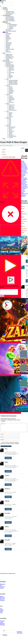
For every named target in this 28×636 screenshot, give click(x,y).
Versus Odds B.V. (13, 110)
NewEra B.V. (12, 107)
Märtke (6, 32)
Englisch (11, 88)
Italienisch (11, 92)
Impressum (19, 631)
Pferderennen (9, 42)
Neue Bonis (8, 29)
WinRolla (7, 501)
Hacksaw (11, 132)
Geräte (7, 111)
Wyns (6, 448)
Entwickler (8, 125)
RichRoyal (7, 488)
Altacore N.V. (12, 104)
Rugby (7, 50)
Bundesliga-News (10, 56)
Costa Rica (11, 102)
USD (10, 120)
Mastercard (11, 69)
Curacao (10, 95)
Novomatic (2, 597)
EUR (10, 119)
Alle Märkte (8, 33)
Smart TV (11, 116)
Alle (1, 608)
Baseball (8, 46)
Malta (10, 101)
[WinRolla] (2, 504)
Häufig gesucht (6, 60)
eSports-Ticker (9, 58)
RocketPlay (7, 513)
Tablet (10, 115)
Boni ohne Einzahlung (11, 31)
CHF (10, 121)
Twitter (1, 622)
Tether (10, 77)
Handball (8, 47)
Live (7, 10)
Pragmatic (2, 600)
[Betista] (2, 465)
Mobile (10, 114)
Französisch (11, 90)
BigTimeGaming (12, 136)
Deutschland (11, 98)
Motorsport (8, 38)
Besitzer (7, 103)
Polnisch (10, 93)
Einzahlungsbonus (13, 24)
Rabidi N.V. (11, 108)
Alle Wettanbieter (10, 16)
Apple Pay (11, 67)
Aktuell (7, 59)
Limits (7, 79)
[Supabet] (2, 529)
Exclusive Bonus (12, 25)
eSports (7, 34)
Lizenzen (8, 94)
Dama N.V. (11, 106)
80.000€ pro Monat (13, 82)
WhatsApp (2, 624)
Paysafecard (11, 72)
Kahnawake (11, 99)
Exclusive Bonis (9, 62)
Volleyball (8, 45)
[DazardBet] (2, 542)
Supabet (7, 526)
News (4, 53)
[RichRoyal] (2, 491)
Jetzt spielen (8, 457)
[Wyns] (2, 451)
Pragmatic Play (12, 127)
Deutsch (10, 86)
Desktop (10, 112)
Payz (10, 73)
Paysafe (2, 588)
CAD (10, 123)
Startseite (5, 7)
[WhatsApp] (0, 2)
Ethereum (11, 76)
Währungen (8, 117)
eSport (1, 611)
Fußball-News (9, 55)
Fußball (7, 36)
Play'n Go (2, 599)
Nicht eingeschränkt (13, 80)
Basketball (8, 37)
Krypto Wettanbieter (10, 20)
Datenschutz (19, 632)
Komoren (11, 97)
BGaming (11, 134)
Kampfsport (8, 44)
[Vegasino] (2, 478)
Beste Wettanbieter (10, 18)
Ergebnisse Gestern (10, 12)
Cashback (11, 27)
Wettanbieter (7, 15)
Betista (6, 462)
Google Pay (11, 68)
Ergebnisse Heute (10, 11)
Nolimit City (11, 130)
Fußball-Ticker (9, 54)
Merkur (1, 596)
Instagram (2, 623)
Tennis (7, 40)
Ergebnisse (5, 9)
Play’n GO (11, 128)
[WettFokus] (7, 5)
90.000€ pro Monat (13, 81)
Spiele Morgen (9, 14)
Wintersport (8, 51)
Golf (7, 41)
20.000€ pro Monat (13, 84)
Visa (10, 71)
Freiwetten (11, 28)
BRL (10, 124)
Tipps (1, 612)
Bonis (6, 21)
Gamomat (11, 137)
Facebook (2, 620)
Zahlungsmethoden (10, 66)
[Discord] (2, 2)
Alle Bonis (8, 23)
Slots (4, 138)
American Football (10, 49)
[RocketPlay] (2, 516)
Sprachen (8, 85)
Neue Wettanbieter (10, 19)
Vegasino (7, 475)
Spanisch (11, 89)
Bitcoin (10, 75)
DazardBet (7, 540)
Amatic (10, 133)
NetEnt (10, 129)
